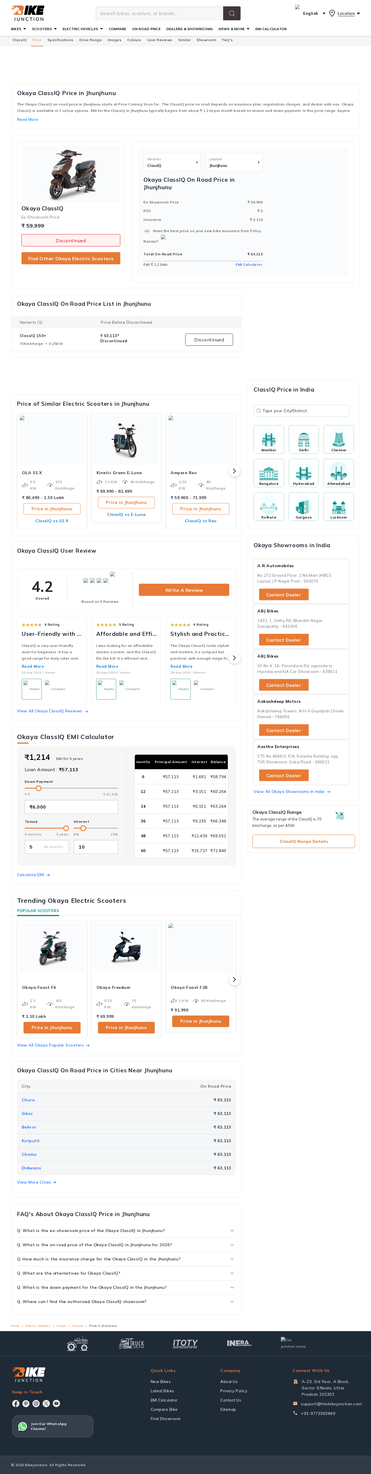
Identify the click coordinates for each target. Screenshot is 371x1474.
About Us (229, 1381)
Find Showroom (166, 1418)
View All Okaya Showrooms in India (289, 791)
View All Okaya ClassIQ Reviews (49, 711)
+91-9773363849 (318, 1413)
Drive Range (90, 40)
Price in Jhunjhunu (52, 509)
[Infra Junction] (239, 1343)
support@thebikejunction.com (331, 1403)
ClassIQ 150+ (33, 335)
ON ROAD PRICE (146, 29)
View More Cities (34, 1182)
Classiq (77, 1326)
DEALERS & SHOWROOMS (189, 29)
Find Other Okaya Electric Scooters (71, 258)
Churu (28, 1099)
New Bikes (161, 1381)
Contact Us (230, 1400)
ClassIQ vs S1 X (51, 520)
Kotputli (31, 1140)
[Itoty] (185, 1343)
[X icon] (46, 1403)
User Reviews (159, 40)
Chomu (29, 1154)
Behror (29, 1127)
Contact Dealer (283, 595)
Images (114, 40)
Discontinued (71, 240)
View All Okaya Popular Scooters (50, 1045)
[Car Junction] (293, 1343)
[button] (232, 13)
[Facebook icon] (15, 1403)
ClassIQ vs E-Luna (126, 514)
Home (15, 1326)
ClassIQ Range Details (304, 841)
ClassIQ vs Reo (201, 520)
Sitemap (228, 1409)
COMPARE (117, 29)
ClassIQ (19, 40)
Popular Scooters (38, 910)
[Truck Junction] (131, 1343)
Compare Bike (164, 1409)
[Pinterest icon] (26, 1403)
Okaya (61, 1326)
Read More (33, 666)
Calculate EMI (30, 874)
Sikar (27, 1113)
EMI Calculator (249, 264)
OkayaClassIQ (42, 208)
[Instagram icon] (36, 1403)
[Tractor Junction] (77, 1343)
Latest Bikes (162, 1391)
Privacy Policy (233, 1391)
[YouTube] (56, 1403)
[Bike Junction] (27, 13)
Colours (134, 40)
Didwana (31, 1168)
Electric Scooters (38, 1326)
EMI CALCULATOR (271, 29)
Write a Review (184, 590)
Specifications (61, 40)
